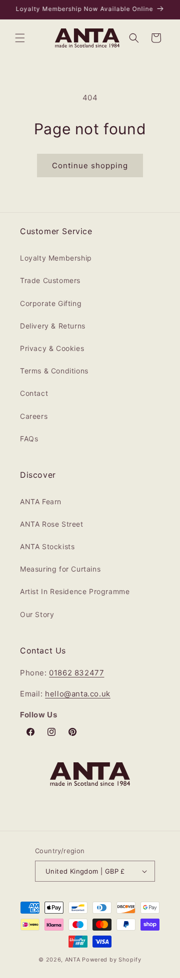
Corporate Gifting (51, 303)
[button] (20, 38)
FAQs (29, 438)
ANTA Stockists (47, 546)
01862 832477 (76, 672)
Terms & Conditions (54, 370)
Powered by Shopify (112, 959)
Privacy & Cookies (52, 348)
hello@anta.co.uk (77, 693)
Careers (34, 416)
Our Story (37, 614)
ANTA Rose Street (52, 524)
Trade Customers (50, 280)
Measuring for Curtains (60, 569)
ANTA (72, 959)
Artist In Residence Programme (75, 591)
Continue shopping (90, 165)
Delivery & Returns (53, 326)
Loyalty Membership (56, 258)
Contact (34, 393)
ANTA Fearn (41, 501)
